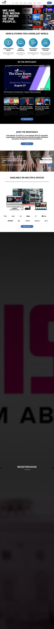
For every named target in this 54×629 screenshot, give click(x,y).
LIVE (13, 2)
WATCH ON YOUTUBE (27, 119)
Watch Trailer (27, 470)
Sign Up (50, 165)
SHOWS (16, 2)
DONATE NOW (27, 143)
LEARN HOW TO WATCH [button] (27, 226)
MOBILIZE (30, 2)
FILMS (21, 2)
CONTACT (39, 2)
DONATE (49, 2)
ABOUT (34, 2)
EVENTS (25, 2)
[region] (27, 17)
